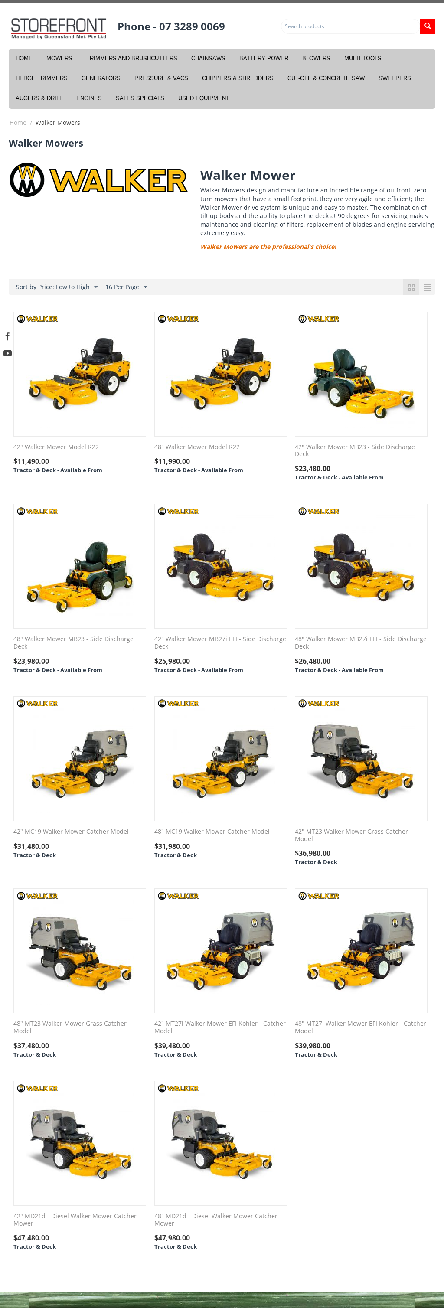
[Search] (427, 26)
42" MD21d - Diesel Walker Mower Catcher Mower (75, 1220)
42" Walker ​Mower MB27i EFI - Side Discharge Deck (220, 643)
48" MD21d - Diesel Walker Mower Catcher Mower (216, 1220)
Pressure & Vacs (161, 78)
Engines (89, 98)
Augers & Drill (39, 98)
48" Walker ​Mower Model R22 (197, 447)
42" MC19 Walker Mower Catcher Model (71, 831)
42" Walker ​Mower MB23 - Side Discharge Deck (355, 451)
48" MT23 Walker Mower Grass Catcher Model (70, 1027)
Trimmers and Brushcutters (131, 58)
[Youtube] (7, 352)
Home (24, 58)
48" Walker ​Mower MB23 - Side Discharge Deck (73, 643)
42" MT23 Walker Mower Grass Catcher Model (351, 835)
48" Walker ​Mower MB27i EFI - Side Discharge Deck (361, 643)
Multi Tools (363, 58)
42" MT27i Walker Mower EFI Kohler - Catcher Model (220, 1027)
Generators (101, 78)
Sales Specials (140, 98)
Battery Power (263, 58)
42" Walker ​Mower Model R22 (56, 447)
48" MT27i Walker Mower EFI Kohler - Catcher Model (360, 1027)
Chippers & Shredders (238, 78)
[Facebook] (7, 335)
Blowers (316, 58)
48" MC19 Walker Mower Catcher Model (212, 831)
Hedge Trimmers (42, 78)
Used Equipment (203, 98)
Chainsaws (208, 58)
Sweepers (395, 78)
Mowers (59, 58)
